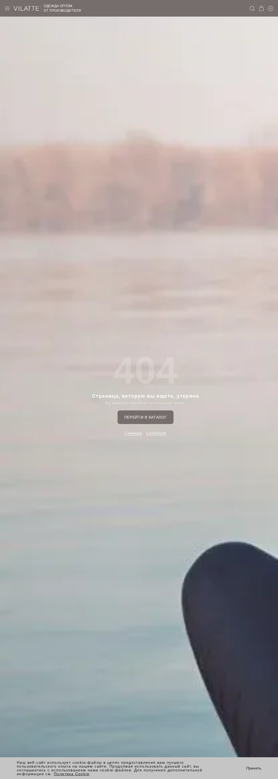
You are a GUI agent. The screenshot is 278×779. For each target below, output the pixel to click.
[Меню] (7, 8)
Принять (253, 768)
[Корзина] (261, 8)
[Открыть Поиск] (252, 8)
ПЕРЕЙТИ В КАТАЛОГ (145, 417)
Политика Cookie (71, 774)
